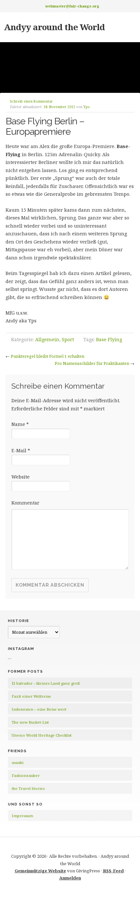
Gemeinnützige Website (40, 871)
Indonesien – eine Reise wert (39, 709)
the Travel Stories (28, 788)
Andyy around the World (54, 27)
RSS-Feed (113, 871)
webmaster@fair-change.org (72, 6)
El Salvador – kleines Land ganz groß (46, 683)
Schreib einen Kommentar (31, 101)
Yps (86, 107)
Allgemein (47, 339)
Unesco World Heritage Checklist (42, 735)
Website (20, 477)
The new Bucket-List (30, 722)
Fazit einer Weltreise (31, 696)
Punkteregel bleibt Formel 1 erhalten (47, 356)
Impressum (22, 815)
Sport (68, 339)
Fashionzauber (26, 775)
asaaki (17, 762)
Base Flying (109, 339)
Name (20, 424)
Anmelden (70, 878)
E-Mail (20, 450)
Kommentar (25, 503)
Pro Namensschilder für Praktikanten (92, 363)
